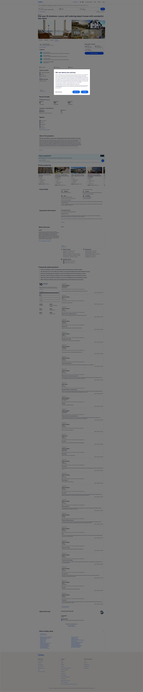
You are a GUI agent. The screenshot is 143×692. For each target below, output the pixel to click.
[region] (72, 82)
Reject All (76, 91)
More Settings (58, 91)
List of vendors (57, 88)
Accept (84, 91)
